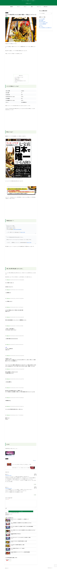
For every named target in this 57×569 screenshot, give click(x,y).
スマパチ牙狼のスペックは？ (19, 77)
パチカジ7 (40, 25)
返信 (35, 484)
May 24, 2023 (23, 232)
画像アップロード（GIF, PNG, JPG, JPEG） (12, 512)
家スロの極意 (41, 20)
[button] (51, 13)
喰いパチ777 (41, 26)
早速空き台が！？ (17, 79)
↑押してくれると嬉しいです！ (10, 455)
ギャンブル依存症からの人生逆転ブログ (45, 27)
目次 (19, 75)
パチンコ (7, 12)
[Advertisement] (20, 67)
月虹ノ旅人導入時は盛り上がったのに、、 (21, 80)
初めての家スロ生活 (42, 21)
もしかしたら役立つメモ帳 (43, 22)
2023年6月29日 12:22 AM (8, 488)
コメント (7, 499)
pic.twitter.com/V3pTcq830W (17, 229)
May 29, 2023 (29, 242)
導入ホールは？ (17, 78)
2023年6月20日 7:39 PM (8, 475)
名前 (6, 508)
